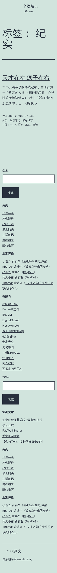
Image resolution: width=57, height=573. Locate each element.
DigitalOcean (10, 320)
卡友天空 (8, 341)
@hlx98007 (10, 304)
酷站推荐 (28, 120)
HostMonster (11, 325)
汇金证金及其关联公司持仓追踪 (22, 419)
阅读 (35, 124)
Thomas (7, 283)
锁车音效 (8, 425)
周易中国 (8, 347)
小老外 (6, 261)
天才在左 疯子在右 (26, 77)
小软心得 (8, 224)
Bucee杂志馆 (10, 309)
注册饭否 (8, 358)
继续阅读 (31, 103)
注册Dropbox (11, 352)
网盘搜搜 (8, 363)
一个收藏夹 (28, 6)
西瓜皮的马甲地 (12, 368)
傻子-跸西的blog (13, 331)
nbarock (7, 266)
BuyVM (7, 314)
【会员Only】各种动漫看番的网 (22, 441)
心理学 (19, 124)
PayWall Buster (12, 430)
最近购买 (8, 229)
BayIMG (28, 272)
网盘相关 (8, 240)
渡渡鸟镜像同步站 (34, 261)
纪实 (27, 124)
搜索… (6, 170)
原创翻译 (8, 218)
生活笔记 (15, 120)
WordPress (24, 559)
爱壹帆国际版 (10, 436)
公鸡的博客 (9, 336)
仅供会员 (8, 213)
